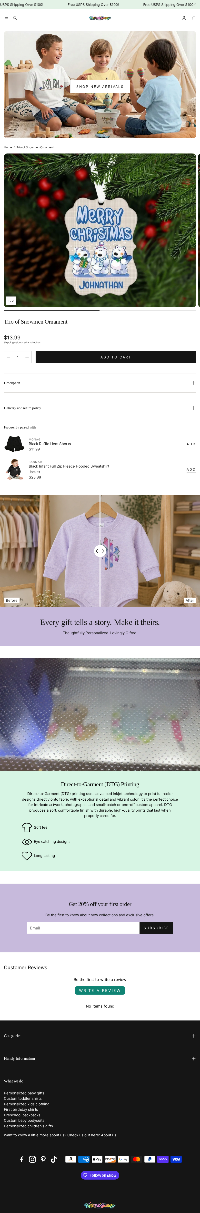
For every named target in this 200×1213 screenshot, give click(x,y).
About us (108, 1135)
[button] (6, 18)
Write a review (100, 990)
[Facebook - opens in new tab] (21, 1159)
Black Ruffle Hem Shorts (50, 443)
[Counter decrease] (8, 357)
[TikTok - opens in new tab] (53, 1159)
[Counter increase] (27, 357)
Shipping (9, 342)
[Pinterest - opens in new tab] (43, 1159)
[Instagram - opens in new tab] (32, 1159)
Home (8, 147)
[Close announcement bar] (195, 3)
